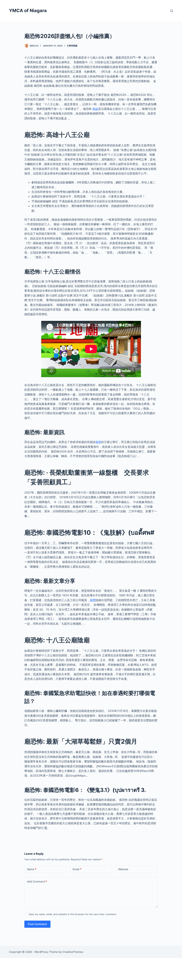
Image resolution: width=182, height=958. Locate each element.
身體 (92, 600)
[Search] (171, 10)
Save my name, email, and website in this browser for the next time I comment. (73, 914)
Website (123, 869)
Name (31, 869)
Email (77, 869)
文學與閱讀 (72, 45)
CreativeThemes (72, 952)
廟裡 (98, 442)
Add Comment (37, 881)
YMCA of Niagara (28, 10)
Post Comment (37, 924)
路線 (95, 109)
